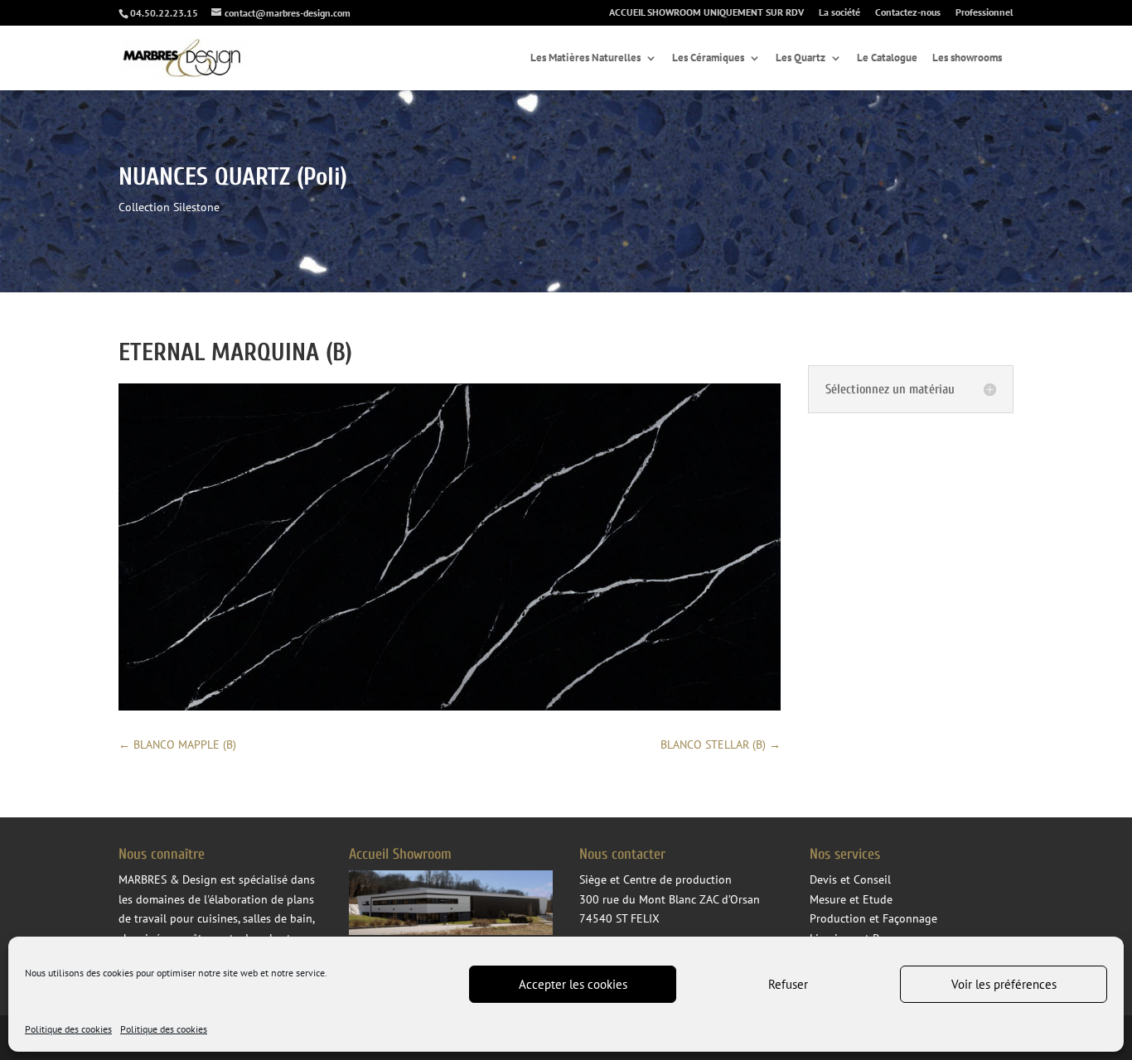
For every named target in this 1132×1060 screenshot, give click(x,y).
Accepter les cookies (573, 984)
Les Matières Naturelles (585, 58)
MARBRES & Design (168, 879)
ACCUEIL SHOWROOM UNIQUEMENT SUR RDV (706, 12)
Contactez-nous (908, 12)
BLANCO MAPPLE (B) (177, 744)
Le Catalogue (887, 58)
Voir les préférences (1004, 984)
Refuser (788, 984)
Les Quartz (800, 58)
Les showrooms (967, 58)
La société (839, 12)
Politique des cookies (68, 1029)
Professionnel (984, 12)
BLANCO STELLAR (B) (720, 744)
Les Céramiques (708, 58)
